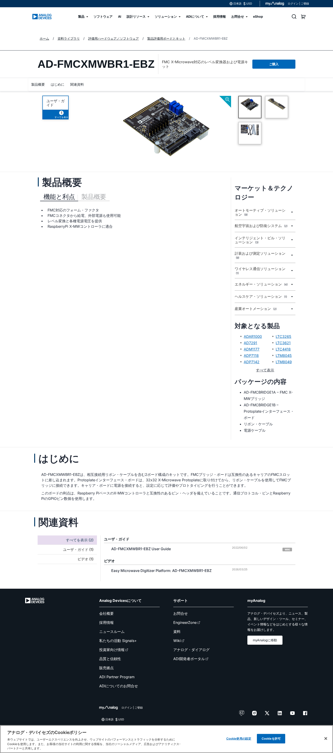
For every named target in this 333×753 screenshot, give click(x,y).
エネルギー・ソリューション (261, 284)
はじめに (57, 84)
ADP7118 (251, 355)
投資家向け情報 (112, 649)
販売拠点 (106, 668)
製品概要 (38, 84)
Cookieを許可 (271, 738)
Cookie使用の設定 (238, 738)
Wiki (177, 640)
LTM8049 (284, 362)
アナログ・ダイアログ (191, 649)
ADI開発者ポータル (189, 658)
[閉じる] (326, 738)
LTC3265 (283, 336)
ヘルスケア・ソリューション (261, 296)
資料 (177, 631)
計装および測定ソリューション (260, 255)
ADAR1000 (253, 336)
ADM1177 (251, 349)
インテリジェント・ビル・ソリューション (260, 240)
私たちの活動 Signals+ (118, 640)
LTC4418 (283, 349)
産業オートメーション (256, 309)
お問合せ (180, 613)
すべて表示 (265, 370)
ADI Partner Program (117, 677)
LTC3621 (283, 343)
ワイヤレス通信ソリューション (260, 271)
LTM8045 (284, 355)
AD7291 (250, 343)
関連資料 (77, 84)
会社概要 (106, 613)
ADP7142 (251, 362)
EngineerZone (185, 622)
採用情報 (106, 622)
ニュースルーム (112, 631)
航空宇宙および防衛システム (261, 226)
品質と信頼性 (110, 658)
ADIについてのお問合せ (118, 686)
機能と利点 (59, 197)
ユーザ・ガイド (55, 103)
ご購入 (274, 64)
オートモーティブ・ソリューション (260, 212)
